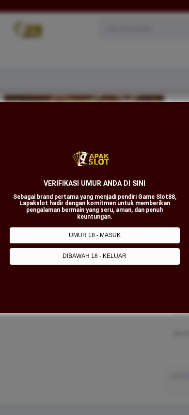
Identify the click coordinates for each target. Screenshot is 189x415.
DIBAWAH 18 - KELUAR (94, 256)
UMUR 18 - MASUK (95, 235)
